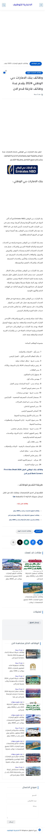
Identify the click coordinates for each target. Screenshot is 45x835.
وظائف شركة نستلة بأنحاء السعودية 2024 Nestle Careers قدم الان (14, 655)
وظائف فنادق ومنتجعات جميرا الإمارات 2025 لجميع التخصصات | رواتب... (33, 599)
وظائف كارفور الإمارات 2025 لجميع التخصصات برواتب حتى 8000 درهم (15, 64)
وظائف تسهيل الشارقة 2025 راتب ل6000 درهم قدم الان (34, 576)
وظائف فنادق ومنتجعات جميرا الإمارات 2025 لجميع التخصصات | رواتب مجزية (14, 746)
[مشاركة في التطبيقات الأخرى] (13, 542)
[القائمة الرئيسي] (41, 5)
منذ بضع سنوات (16, 702)
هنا (14, 497)
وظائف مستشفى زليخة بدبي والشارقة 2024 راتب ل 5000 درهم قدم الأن (14, 772)
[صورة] (33, 654)
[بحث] (3, 5)
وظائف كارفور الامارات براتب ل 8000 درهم (26, 511)
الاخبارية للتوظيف (22, 5)
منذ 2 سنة (18, 650)
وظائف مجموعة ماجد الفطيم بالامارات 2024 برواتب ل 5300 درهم (16, 668)
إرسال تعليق (34, 623)
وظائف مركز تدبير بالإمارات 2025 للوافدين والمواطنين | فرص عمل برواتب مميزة (14, 759)
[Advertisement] (22, 36)
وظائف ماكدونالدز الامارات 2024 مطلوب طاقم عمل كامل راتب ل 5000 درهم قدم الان (14, 734)
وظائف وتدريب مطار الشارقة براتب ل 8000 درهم (24, 520)
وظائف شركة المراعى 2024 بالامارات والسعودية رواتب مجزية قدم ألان (14, 681)
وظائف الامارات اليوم (34, 73)
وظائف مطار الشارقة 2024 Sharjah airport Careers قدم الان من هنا (14, 694)
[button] (33, 542)
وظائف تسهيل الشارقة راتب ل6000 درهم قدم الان (23, 515)
